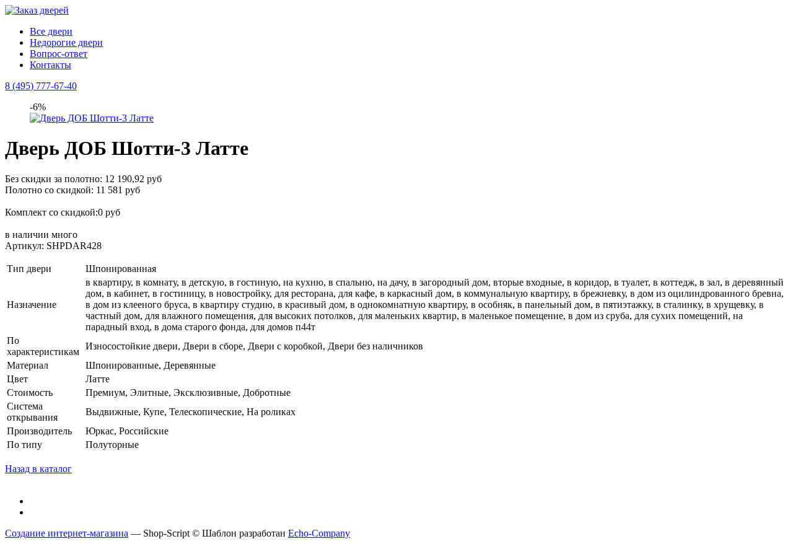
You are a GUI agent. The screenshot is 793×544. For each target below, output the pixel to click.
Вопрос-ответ (58, 53)
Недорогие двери (66, 42)
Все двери (51, 31)
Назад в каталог (38, 468)
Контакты (50, 64)
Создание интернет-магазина (66, 533)
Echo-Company (319, 533)
